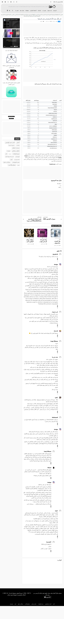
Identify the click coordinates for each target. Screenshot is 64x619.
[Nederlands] (54, 14)
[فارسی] (12, 14)
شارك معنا (22, 10)
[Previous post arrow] (61, 219)
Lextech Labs (55, 120)
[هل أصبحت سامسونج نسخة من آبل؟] (56, 233)
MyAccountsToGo (54, 133)
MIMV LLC (5, 593)
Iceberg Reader (54, 102)
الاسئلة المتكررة (33, 10)
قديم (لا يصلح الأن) (9, 156)
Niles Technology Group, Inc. (52, 144)
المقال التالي (39, 217)
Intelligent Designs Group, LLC (52, 146)
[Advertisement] (42, 29)
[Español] (38, 15)
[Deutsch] (40, 14)
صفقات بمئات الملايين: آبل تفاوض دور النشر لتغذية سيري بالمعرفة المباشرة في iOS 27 (29, 241)
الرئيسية (55, 10)
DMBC (56, 124)
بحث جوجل (49, 10)
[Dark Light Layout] (9, 10)
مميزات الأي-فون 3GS (49, 219)
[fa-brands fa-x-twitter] (14, 2)
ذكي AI (45, 238)
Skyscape (55, 109)
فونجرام (17, 156)
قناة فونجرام (16, 159)
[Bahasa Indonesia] (30, 14)
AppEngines (55, 140)
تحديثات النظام (15, 148)
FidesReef (55, 135)
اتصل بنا (17, 10)
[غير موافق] (57, 259)
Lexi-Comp (55, 111)
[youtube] (5, 2)
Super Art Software (54, 142)
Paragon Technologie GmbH (52, 107)
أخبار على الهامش (10, 142)
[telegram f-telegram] (11, 2)
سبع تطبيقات (16, 154)
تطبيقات (8, 151)
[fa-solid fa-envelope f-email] (2, 2)
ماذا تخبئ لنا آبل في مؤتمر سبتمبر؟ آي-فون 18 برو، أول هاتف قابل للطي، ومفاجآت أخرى (43, 241)
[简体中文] (58, 14)
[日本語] (21, 14)
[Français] (43, 14)
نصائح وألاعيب (12, 165)
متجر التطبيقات (15, 162)
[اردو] (29, 15)
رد (57, 260)
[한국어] (18, 14)
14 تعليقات (41, 21)
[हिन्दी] (34, 14)
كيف (11, 159)
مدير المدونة (54, 21)
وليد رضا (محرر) (57, 238)
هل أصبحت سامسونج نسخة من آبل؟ (56, 242)
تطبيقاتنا (27, 10)
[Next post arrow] (23, 219)
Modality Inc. (55, 116)
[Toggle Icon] (7, 10)
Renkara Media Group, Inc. (52, 122)
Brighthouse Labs (54, 118)
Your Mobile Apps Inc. (53, 148)
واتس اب (44, 10)
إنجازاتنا (39, 10)
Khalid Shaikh (55, 104)
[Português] (7, 14)
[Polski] (10, 14)
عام (6, 154)
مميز (18, 165)
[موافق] (57, 258)
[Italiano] (25, 14)
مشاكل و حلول (6, 162)
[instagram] (8, 2)
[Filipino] (47, 14)
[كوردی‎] (15, 14)
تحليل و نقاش (15, 151)
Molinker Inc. (55, 137)
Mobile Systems (54, 129)
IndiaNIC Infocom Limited (53, 113)
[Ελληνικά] (37, 14)
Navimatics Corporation (53, 127)
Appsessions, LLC (54, 138)
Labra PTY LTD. (54, 131)
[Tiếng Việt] (26, 15)
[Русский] (3, 14)
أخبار (59, 21)
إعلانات (17, 145)
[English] (50, 14)
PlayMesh (55, 105)
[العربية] (61, 14)
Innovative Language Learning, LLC (51, 115)
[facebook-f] (17, 2)
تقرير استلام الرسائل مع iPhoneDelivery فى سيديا (34, 220)
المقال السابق (45, 217)
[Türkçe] (35, 15)
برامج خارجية (11, 145)
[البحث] (12, 11)
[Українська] (32, 15)
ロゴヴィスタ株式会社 (53, 126)
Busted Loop (52, 164)
